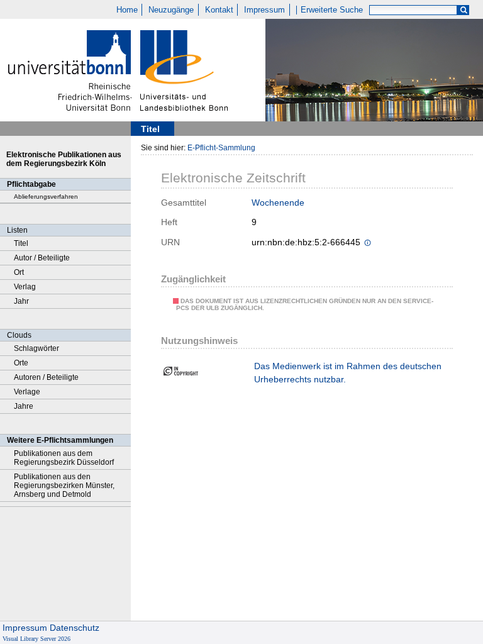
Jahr (21, 301)
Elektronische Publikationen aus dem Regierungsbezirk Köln (63, 159)
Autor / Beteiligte (42, 257)
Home (127, 10)
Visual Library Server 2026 (36, 638)
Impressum (264, 10)
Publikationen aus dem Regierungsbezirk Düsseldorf (64, 458)
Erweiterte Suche (332, 10)
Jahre (23, 406)
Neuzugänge (171, 10)
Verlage (27, 391)
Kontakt (219, 10)
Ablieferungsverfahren (46, 196)
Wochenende (278, 202)
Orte (21, 362)
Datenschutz (74, 628)
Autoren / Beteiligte (46, 377)
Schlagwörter (36, 348)
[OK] (463, 10)
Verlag (25, 286)
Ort (19, 272)
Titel (21, 243)
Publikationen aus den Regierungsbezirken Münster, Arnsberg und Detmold (64, 485)
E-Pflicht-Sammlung (221, 147)
